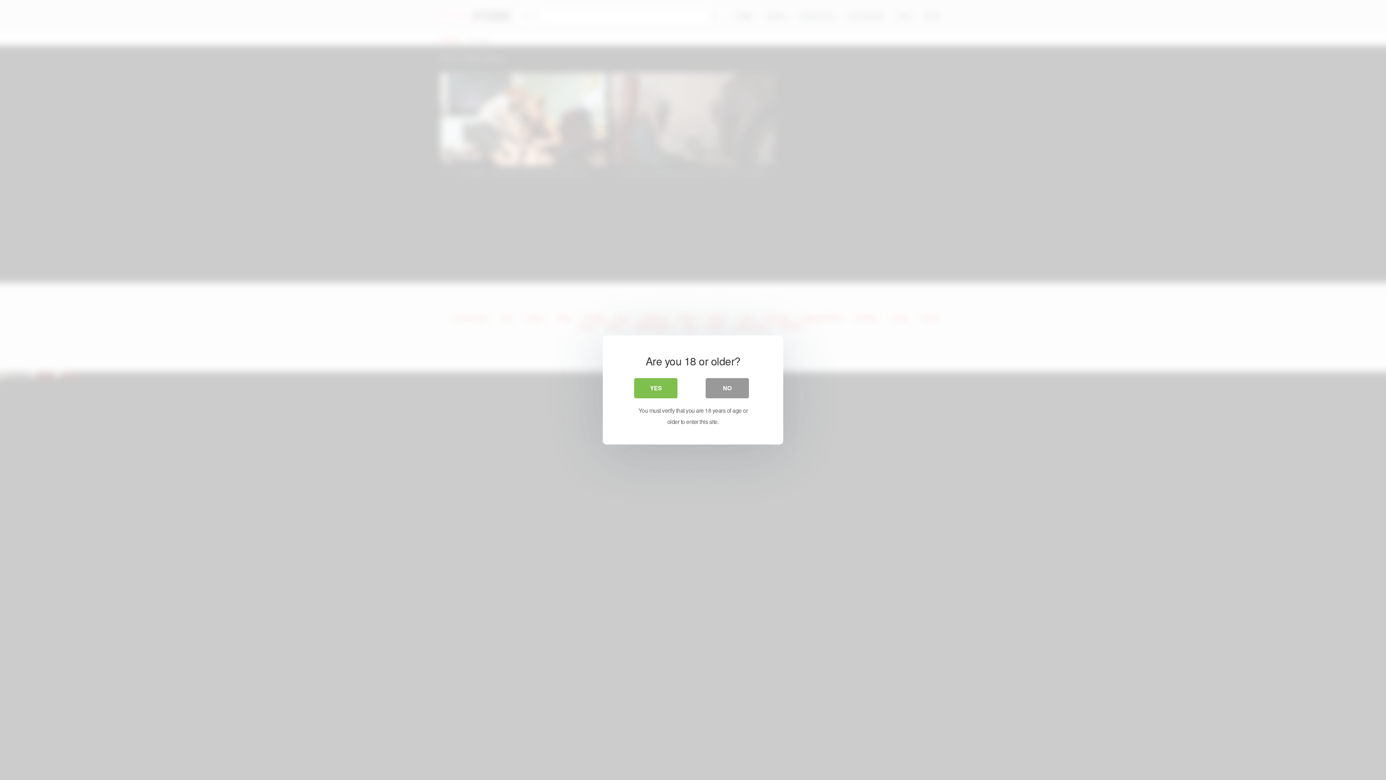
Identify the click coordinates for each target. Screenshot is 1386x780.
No (727, 388)
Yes (656, 388)
